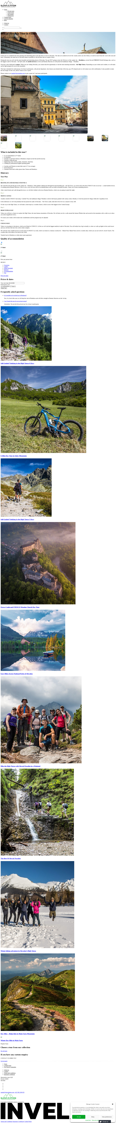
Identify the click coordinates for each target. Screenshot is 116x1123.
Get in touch (4, 1061)
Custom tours (7, 17)
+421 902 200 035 (19, 1092)
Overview (6, 265)
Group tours (10, 12)
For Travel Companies (10, 1067)
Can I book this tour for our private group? (15, 301)
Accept (79, 1117)
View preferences (107, 1117)
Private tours (10, 11)
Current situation (8, 18)
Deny (92, 1117)
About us (6, 23)
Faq (5, 273)
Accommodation (8, 271)
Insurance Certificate (18, 1121)
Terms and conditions (96, 1120)
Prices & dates (4, 275)
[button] (112, 1104)
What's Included (8, 268)
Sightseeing (10, 15)
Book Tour (3, 288)
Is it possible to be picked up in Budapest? (15, 295)
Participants (4, 284)
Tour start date (4, 283)
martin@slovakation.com (18, 73)
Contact (6, 24)
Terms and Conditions (6, 1121)
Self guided (10, 14)
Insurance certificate (9, 1074)
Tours (5, 9)
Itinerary (6, 269)
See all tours (4, 1051)
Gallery (6, 266)
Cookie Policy (88, 1120)
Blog (5, 20)
